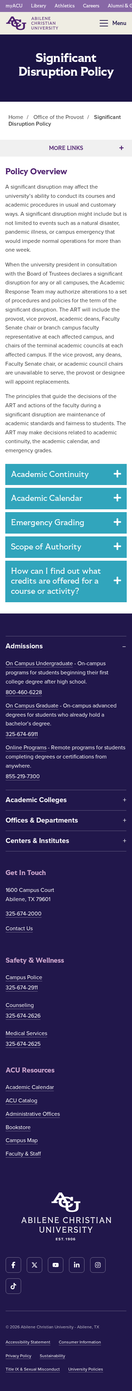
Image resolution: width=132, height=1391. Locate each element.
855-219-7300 (23, 776)
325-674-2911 (22, 987)
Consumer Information (80, 1342)
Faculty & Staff (23, 1153)
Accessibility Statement (28, 1342)
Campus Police (24, 977)
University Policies (85, 1369)
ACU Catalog (21, 1100)
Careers (91, 6)
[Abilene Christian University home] (33, 23)
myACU (14, 6)
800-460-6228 (24, 692)
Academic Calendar (30, 1087)
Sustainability (52, 1355)
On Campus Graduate (32, 705)
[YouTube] (55, 1265)
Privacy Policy (18, 1355)
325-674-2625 (23, 1043)
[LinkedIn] (76, 1265)
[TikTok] (13, 1286)
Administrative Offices (33, 1114)
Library (38, 6)
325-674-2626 (23, 1015)
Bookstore (18, 1127)
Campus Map (22, 1140)
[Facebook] (13, 1265)
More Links (66, 148)
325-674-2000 (24, 913)
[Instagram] (98, 1265)
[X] (34, 1265)
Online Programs (26, 747)
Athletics (65, 6)
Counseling (20, 1005)
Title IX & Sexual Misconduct (33, 1369)
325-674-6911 (22, 734)
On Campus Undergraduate (39, 663)
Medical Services (26, 1033)
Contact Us (19, 928)
